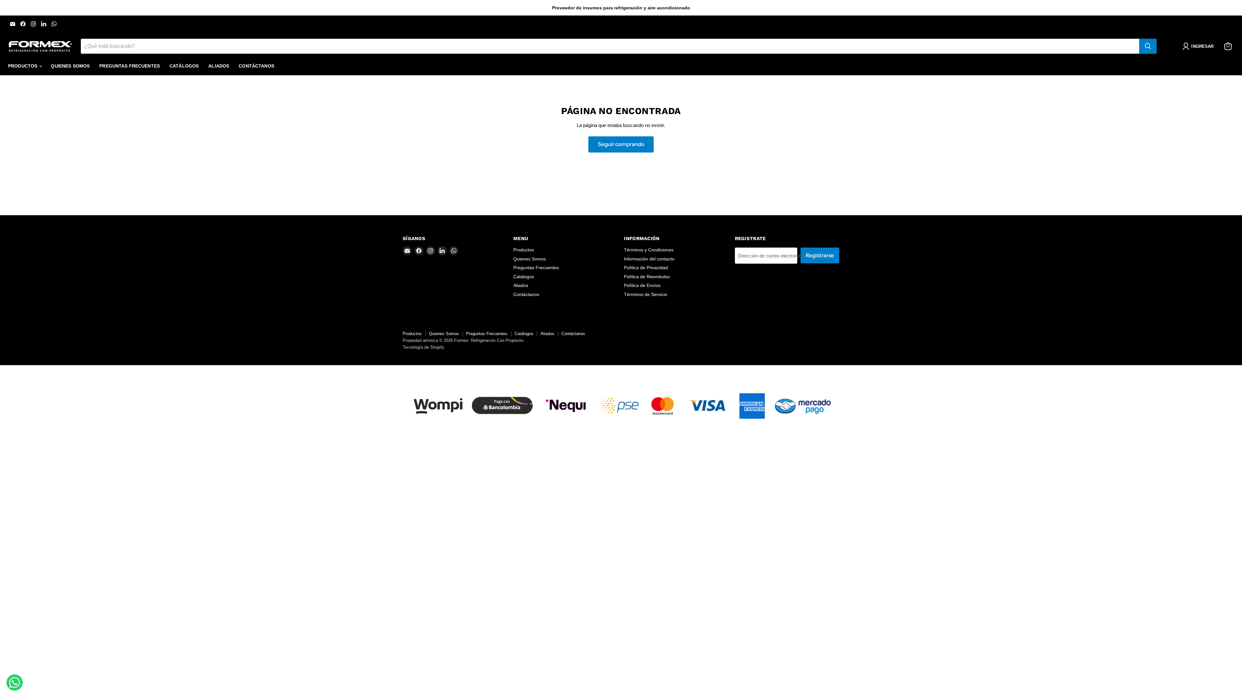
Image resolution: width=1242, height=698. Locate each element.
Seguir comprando (621, 144)
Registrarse (820, 255)
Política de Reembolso (647, 276)
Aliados (218, 66)
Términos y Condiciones (648, 249)
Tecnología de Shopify (423, 347)
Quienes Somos (70, 66)
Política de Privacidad (646, 267)
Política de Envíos (642, 285)
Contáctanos (256, 66)
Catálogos (184, 66)
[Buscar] (1148, 46)
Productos (23, 66)
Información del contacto (649, 258)
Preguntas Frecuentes (129, 66)
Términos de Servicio (645, 294)
